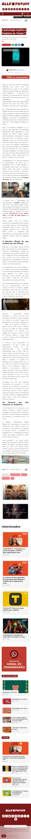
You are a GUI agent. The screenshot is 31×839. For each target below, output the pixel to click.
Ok (4, 836)
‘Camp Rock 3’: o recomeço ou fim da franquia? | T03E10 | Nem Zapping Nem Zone (14, 550)
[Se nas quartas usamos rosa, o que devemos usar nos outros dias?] (7, 720)
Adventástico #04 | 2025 (19, 708)
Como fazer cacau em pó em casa (19, 728)
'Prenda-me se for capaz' (19, 213)
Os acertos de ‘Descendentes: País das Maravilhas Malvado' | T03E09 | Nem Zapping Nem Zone (14, 580)
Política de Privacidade (19, 829)
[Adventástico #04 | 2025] (7, 710)
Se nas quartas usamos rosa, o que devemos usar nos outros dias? (19, 719)
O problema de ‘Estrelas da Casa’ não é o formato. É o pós (14, 636)
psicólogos (25, 129)
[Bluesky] (19, 45)
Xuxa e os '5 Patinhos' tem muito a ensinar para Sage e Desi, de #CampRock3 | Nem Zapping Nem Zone (20, 769)
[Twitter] (22, 45)
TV (13, 478)
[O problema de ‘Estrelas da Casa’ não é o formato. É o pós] (15, 626)
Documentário (16, 474)
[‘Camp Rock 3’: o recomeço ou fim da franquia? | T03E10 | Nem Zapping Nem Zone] (15, 539)
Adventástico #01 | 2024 (10, 692)
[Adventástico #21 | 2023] (7, 701)
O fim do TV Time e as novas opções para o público (13, 609)
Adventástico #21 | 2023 (19, 699)
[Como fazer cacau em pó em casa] (7, 730)
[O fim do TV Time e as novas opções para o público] (15, 599)
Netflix (24, 474)
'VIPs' (4, 215)
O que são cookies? (12, 836)
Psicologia (6, 478)
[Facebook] (16, 45)
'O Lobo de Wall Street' (17, 215)
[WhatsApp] (12, 45)
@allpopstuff (21, 70)
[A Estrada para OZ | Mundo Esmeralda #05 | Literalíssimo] (7, 793)
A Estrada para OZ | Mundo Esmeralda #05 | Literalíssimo (20, 792)
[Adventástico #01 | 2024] (15, 686)
